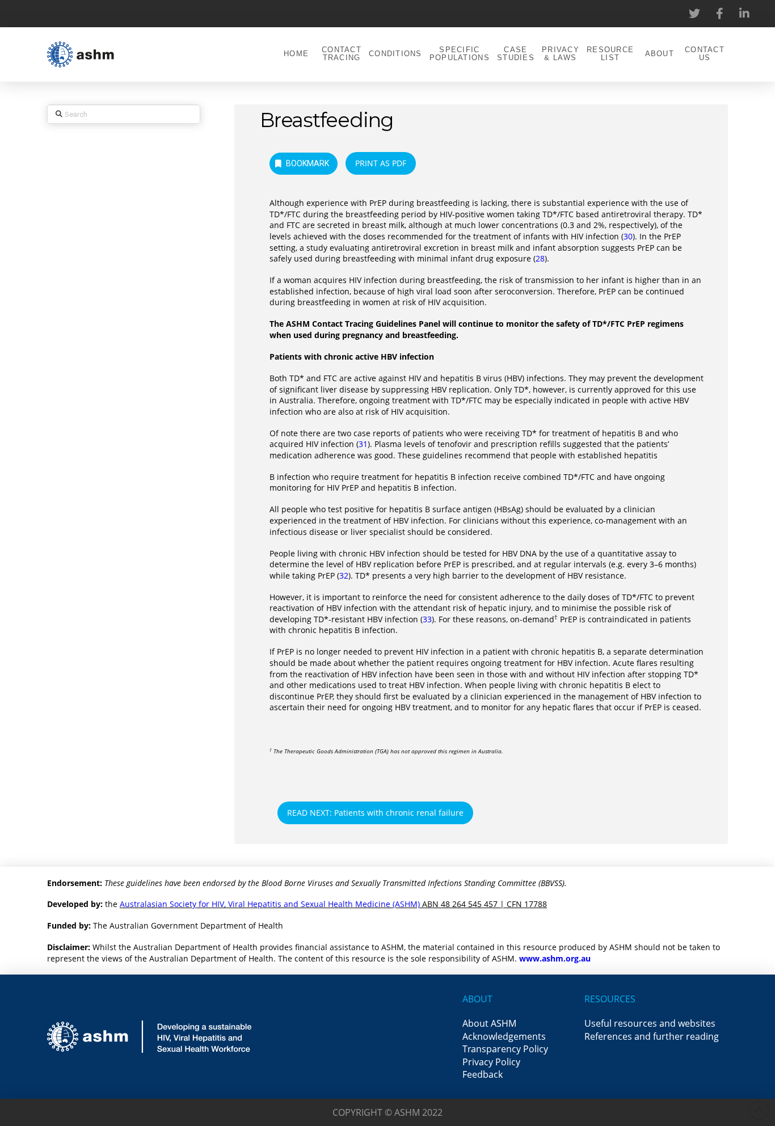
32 (343, 575)
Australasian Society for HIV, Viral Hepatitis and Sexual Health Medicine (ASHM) (270, 904)
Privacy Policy (491, 1062)
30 (628, 236)
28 (540, 258)
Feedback (482, 1074)
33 (427, 619)
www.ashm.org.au (555, 958)
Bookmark (307, 163)
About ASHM (489, 1023)
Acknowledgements (504, 1036)
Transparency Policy (505, 1049)
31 (363, 443)
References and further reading (651, 1036)
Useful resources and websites (649, 1023)
